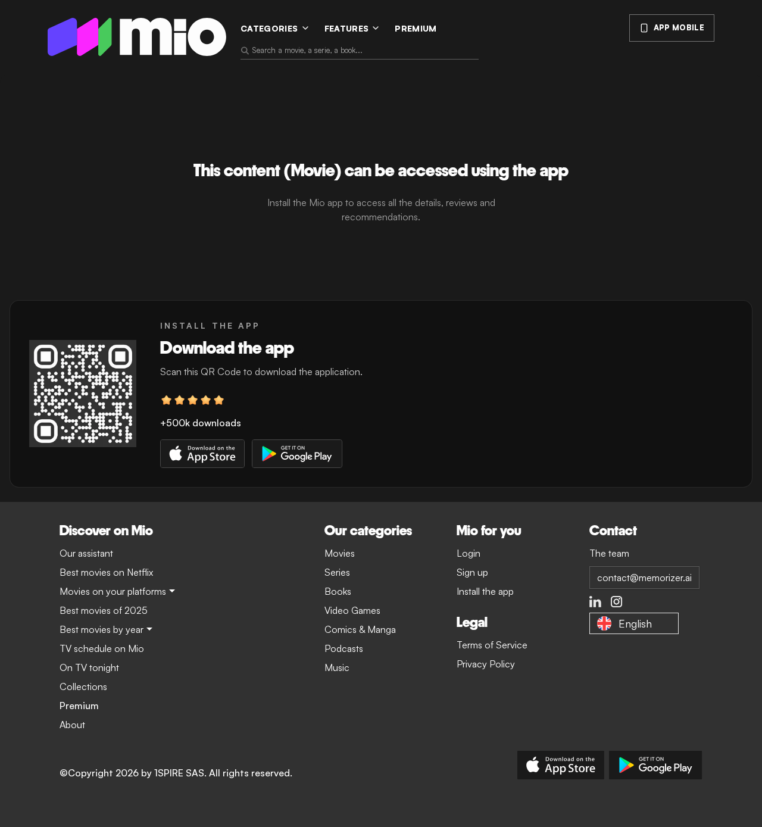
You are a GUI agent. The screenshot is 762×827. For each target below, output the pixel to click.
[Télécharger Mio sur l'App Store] (560, 765)
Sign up (472, 572)
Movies (339, 553)
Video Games (352, 610)
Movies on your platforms (113, 591)
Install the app (485, 591)
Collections (83, 686)
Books (337, 591)
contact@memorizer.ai (644, 577)
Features (346, 28)
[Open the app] (82, 393)
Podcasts (343, 648)
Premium (415, 28)
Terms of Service (492, 645)
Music (336, 667)
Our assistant (86, 553)
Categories (269, 28)
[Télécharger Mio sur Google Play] (655, 765)
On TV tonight (89, 667)
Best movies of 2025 (104, 610)
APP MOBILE (679, 27)
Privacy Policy (486, 664)
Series (337, 572)
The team (609, 553)
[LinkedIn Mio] (595, 602)
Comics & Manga (360, 629)
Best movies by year (101, 629)
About (72, 725)
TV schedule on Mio (102, 648)
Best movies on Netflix (106, 572)
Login (468, 553)
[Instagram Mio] (617, 602)
